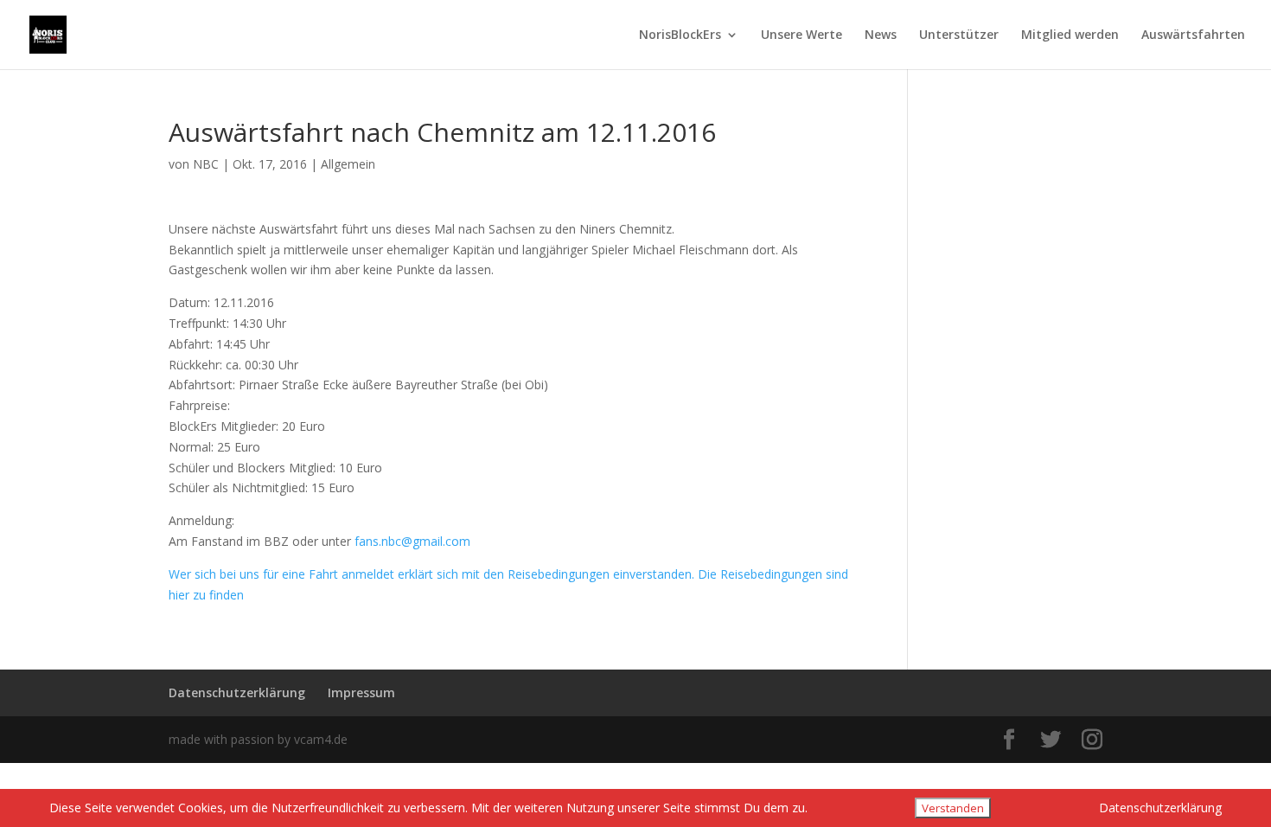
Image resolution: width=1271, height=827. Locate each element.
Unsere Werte (801, 35)
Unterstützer (959, 35)
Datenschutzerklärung (237, 692)
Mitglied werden (1070, 35)
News (881, 35)
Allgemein (348, 164)
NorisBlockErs (680, 35)
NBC (206, 164)
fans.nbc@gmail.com (412, 541)
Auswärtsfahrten (1193, 35)
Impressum (361, 692)
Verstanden (953, 808)
